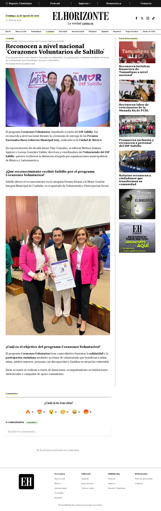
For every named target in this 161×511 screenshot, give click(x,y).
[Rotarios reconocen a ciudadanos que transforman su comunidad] (137, 161)
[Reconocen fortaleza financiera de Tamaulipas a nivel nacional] (137, 52)
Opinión (85, 479)
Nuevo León (60, 479)
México (58, 483)
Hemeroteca (113, 3)
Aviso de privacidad (143, 479)
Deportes (59, 498)
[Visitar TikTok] (153, 18)
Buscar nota (15, 20)
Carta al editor (87, 488)
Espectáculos (87, 483)
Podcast (55, 3)
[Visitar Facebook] (136, 18)
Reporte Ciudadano (19, 3)
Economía (59, 493)
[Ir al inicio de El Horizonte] (80, 18)
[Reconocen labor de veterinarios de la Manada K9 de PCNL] (137, 91)
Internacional (61, 488)
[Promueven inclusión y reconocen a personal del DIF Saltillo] (137, 126)
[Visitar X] (142, 18)
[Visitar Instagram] (148, 18)
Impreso (84, 3)
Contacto (146, 3)
